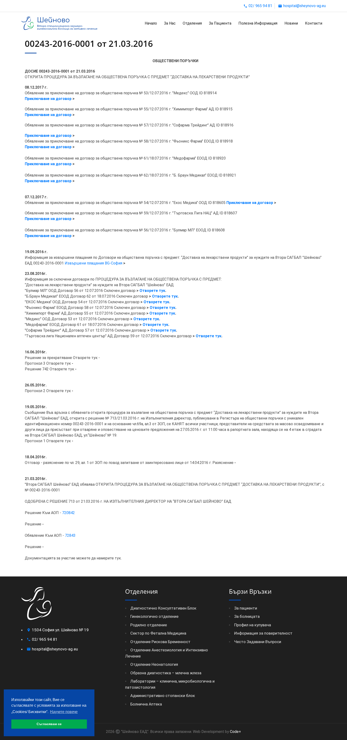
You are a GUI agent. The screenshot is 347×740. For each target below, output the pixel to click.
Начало (151, 23)
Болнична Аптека (146, 704)
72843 (70, 535)
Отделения (192, 23)
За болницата (247, 616)
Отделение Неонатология (154, 664)
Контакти (313, 23)
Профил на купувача (252, 625)
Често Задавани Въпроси (257, 641)
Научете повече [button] (64, 712)
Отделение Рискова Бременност (160, 641)
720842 (68, 513)
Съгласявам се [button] (49, 724)
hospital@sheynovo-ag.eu (304, 6)
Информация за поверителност (263, 633)
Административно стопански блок (162, 695)
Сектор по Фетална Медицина (158, 633)
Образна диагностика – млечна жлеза (165, 673)
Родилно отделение (148, 625)
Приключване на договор (48, 98)
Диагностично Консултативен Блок (163, 608)
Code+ (235, 731)
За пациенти (245, 608)
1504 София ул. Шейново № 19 (60, 629)
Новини (291, 23)
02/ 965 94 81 (260, 6)
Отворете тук (152, 290)
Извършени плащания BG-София (93, 263)
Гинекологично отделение (154, 616)
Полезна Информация (257, 23)
